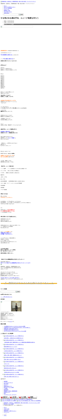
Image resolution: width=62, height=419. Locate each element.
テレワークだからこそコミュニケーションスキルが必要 (15, 331)
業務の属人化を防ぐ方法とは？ (10, 368)
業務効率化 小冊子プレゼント (10, 410)
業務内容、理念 (7, 10)
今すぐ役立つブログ (8, 11)
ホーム (5, 5)
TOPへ (5, 415)
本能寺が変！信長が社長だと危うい (11, 328)
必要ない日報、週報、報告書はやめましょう (13, 355)
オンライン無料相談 (8, 8)
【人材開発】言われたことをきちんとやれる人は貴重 (14, 326)
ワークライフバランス (8, 382)
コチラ (11, 321)
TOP (22, 402)
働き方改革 (6, 383)
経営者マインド (7, 392)
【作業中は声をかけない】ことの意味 (11, 372)
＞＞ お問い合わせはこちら (6, 296)
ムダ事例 (5, 388)
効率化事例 (6, 389)
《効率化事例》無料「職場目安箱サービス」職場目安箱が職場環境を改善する (19, 342)
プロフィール (6, 9)
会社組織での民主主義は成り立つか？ (11, 329)
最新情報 (5, 381)
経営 (5, 393)
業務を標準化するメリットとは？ (10, 346)
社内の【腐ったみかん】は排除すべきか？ (12, 359)
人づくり (5, 384)
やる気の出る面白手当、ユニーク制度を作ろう (13, 350)
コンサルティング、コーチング (10, 394)
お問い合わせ (6, 409)
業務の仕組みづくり (8, 386)
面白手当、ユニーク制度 (9, 24)
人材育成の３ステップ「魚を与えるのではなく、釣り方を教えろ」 (17, 327)
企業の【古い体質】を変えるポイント (11, 376)
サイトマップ (6, 412)
